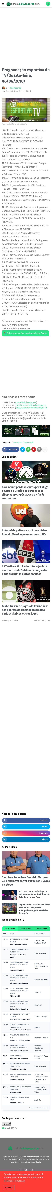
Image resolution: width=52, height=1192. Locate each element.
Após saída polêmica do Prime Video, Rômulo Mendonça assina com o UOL (24, 532)
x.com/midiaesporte (25, 402)
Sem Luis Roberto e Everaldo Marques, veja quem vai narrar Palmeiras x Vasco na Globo (26, 881)
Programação (28, 442)
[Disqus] (26, 654)
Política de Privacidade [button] (14, 1181)
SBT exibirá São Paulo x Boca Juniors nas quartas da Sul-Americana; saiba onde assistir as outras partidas (24, 570)
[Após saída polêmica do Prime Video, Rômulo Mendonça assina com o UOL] (26, 515)
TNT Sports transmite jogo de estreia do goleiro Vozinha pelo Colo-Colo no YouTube (34, 894)
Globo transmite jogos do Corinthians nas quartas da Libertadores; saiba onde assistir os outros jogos (25, 609)
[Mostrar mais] (44, 449)
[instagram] (32, 1170)
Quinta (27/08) (26, 929)
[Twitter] (22, 449)
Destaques (17, 442)
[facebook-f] (20, 1170)
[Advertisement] (26, 38)
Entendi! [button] (9, 1187)
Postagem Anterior (10, 621)
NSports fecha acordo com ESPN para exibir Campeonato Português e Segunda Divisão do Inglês (34, 908)
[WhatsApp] (28, 449)
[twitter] (26, 1170)
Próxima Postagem (41, 621)
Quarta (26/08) (10, 929)
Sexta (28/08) (42, 929)
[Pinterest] (33, 449)
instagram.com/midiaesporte (31, 407)
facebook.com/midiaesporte (31, 405)
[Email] (39, 449)
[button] (3, 4)
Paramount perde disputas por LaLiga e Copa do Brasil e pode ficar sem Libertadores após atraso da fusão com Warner (25, 492)
